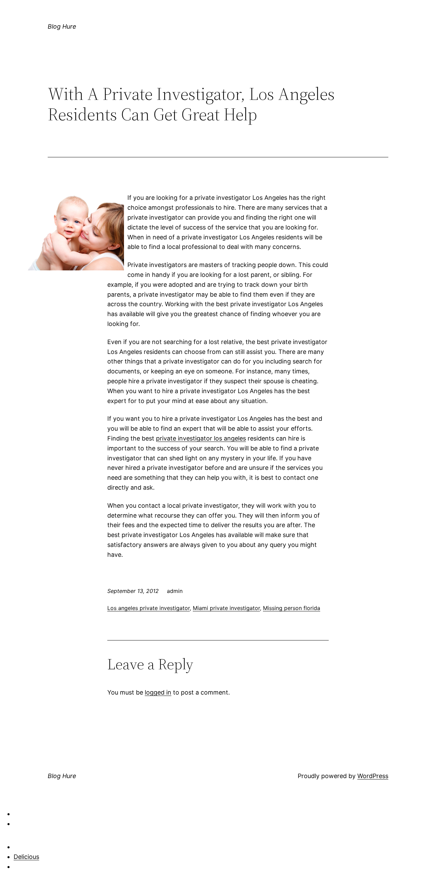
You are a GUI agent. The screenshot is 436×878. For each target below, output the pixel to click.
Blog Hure (62, 26)
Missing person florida (291, 608)
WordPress (372, 775)
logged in (158, 692)
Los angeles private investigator (148, 608)
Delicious (26, 856)
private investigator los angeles (201, 438)
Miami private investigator (226, 608)
